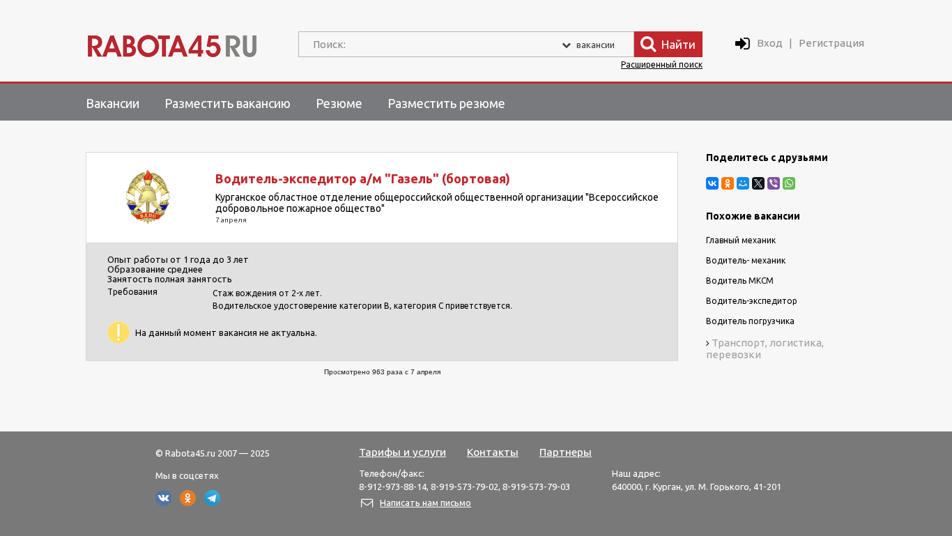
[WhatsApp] (789, 183)
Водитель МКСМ (740, 280)
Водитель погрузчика (750, 321)
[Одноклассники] (727, 183)
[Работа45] (172, 43)
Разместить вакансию (227, 103)
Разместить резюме (446, 103)
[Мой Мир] (743, 183)
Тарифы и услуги (402, 451)
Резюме (339, 103)
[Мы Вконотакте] (163, 502)
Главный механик (741, 240)
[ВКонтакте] (712, 183)
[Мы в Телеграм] (212, 502)
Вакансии (112, 103)
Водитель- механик (745, 260)
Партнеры (565, 451)
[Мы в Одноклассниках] (188, 502)
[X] (758, 183)
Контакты (493, 451)
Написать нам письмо (425, 502)
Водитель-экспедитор (751, 300)
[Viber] (773, 183)
